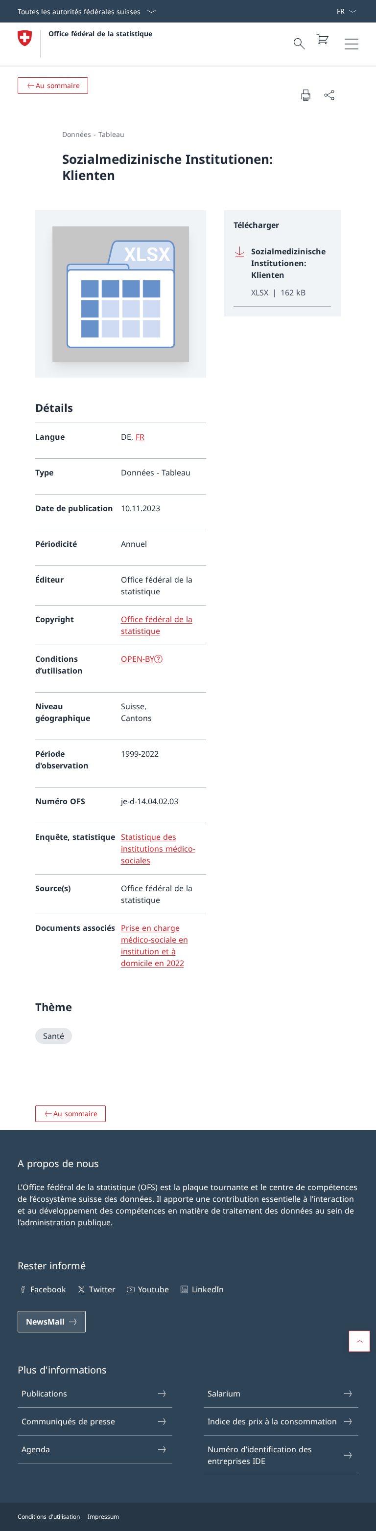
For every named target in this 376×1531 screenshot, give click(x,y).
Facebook (48, 1289)
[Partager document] (329, 95)
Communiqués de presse (68, 1421)
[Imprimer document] (305, 95)
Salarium (224, 1393)
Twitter (102, 1289)
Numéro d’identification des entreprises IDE (260, 1455)
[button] (359, 1341)
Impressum (103, 1516)
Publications (44, 1393)
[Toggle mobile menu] (351, 44)
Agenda (36, 1449)
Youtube (153, 1289)
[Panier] (322, 39)
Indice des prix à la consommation (272, 1421)
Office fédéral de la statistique (100, 33)
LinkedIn (207, 1289)
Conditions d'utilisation (49, 1516)
